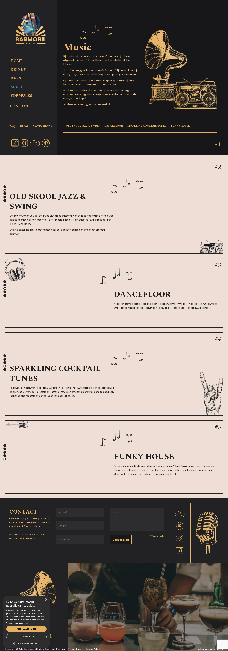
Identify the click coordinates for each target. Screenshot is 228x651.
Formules (21, 95)
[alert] (26, 622)
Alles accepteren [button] (26, 629)
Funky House (180, 126)
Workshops (42, 126)
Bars (16, 78)
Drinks (18, 69)
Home (17, 61)
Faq (12, 126)
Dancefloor (113, 126)
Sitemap (60, 649)
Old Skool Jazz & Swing (83, 126)
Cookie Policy (93, 649)
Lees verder (24, 622)
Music (17, 87)
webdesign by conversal (210, 649)
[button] (26, 643)
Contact (19, 106)
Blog (24, 126)
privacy (29, 534)
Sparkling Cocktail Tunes (146, 126)
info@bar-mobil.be (31, 526)
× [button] (46, 599)
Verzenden (120, 539)
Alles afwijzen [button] (26, 636)
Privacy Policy (75, 649)
